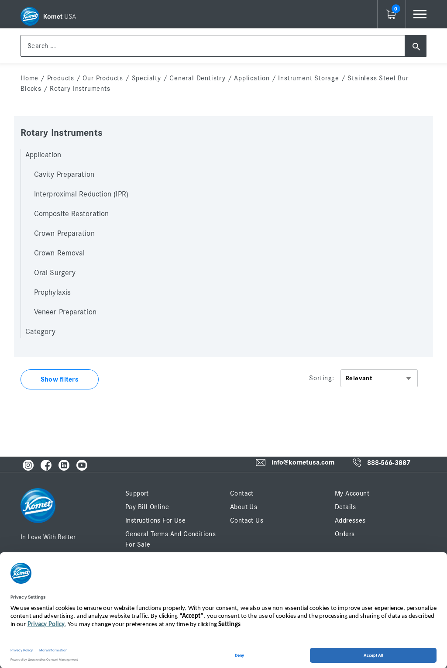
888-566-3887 (388, 462)
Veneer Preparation (65, 312)
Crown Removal (59, 253)
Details (345, 506)
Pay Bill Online (147, 506)
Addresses (350, 520)
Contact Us (246, 520)
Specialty (146, 78)
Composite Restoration (71, 214)
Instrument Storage (308, 78)
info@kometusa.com (303, 462)
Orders (344, 533)
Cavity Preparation (64, 175)
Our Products (103, 78)
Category (40, 332)
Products (60, 78)
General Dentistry (197, 78)
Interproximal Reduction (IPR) (81, 194)
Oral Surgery (55, 273)
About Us (243, 506)
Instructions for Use (155, 520)
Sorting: (321, 378)
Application (252, 78)
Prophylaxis (52, 292)
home (29, 78)
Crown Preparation (64, 234)
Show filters (60, 379)
